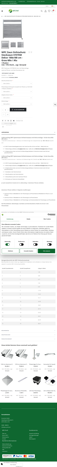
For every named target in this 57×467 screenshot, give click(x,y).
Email (14, 120)
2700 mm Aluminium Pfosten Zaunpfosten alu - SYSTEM (21, 364)
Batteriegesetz (32, 439)
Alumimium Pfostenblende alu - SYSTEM (21, 390)
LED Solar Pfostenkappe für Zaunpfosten (35, 390)
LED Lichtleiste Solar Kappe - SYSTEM (49, 390)
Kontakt (4, 439)
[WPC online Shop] (13, 11)
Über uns (4, 433)
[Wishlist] (49, 11)
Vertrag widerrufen (6, 447)
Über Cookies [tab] (47, 219)
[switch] (21, 244)
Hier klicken (13, 464)
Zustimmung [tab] (10, 219)
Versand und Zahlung (34, 433)
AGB (3, 449)
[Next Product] (31, 52)
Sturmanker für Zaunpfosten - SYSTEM (49, 364)
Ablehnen (10, 251)
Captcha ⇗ (19, 466)
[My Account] (45, 11)
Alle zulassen (46, 251)
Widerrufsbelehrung (6, 444)
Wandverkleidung (32, 458)
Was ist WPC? (5, 435)
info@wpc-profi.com (5, 427)
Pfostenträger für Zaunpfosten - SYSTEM (35, 364)
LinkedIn (8, 120)
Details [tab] (28, 219)
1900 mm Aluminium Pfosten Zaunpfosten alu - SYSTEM (7, 364)
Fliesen (25, 458)
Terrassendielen (12, 458)
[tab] (28, 132)
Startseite (2, 16)
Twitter (5, 120)
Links (47, 6)
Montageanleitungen (34, 435)
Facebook (2, 120)
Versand (22, 65)
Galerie (30, 437)
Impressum (4, 451)
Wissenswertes (5, 437)
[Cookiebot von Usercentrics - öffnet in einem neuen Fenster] (48, 215)
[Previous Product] (29, 52)
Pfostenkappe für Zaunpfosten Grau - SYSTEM (7, 390)
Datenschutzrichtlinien (7, 446)
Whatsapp (11, 120)
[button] (22, 39)
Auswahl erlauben (28, 251)
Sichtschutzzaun (20, 458)
